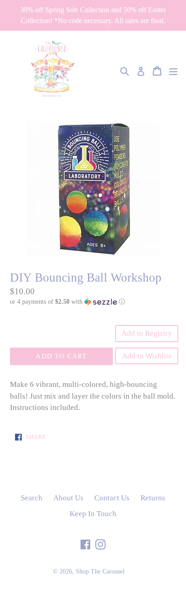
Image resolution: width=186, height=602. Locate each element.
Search (31, 498)
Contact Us (112, 498)
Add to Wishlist (147, 356)
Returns (152, 498)
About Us (68, 498)
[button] (93, 302)
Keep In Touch (93, 513)
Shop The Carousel (100, 571)
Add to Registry (146, 333)
